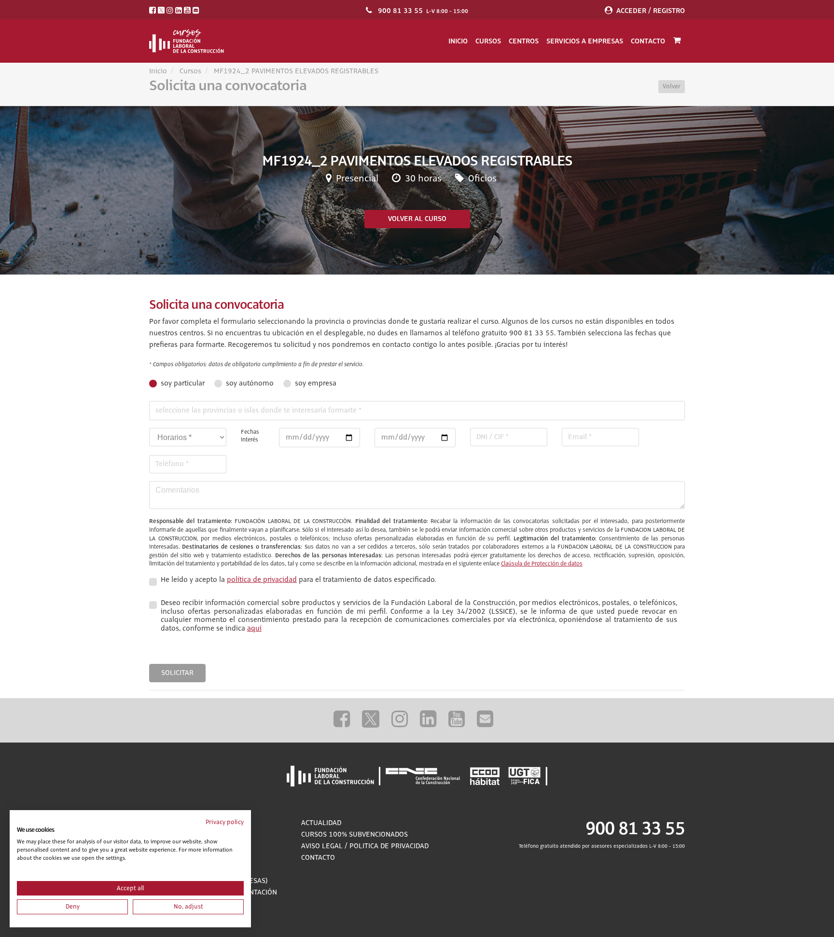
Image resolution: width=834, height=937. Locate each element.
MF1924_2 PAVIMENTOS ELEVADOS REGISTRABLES (296, 71)
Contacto (648, 41)
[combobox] (417, 410)
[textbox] (417, 410)
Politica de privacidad (389, 846)
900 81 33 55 (400, 10)
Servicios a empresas (584, 41)
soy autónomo (250, 383)
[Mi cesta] (677, 41)
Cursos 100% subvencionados (354, 835)
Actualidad (321, 823)
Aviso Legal (322, 846)
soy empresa (315, 383)
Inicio (458, 41)
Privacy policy (225, 822)
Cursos (488, 41)
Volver (672, 86)
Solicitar (177, 673)
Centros (524, 41)
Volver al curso (417, 219)
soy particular (183, 383)
